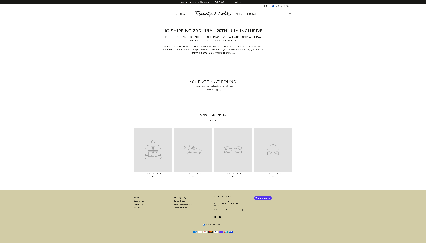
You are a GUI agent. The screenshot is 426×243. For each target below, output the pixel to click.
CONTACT (252, 14)
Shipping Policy (180, 198)
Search (137, 198)
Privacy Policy (179, 201)
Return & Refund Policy (183, 204)
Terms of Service (180, 208)
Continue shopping (213, 90)
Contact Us (138, 204)
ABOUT (240, 14)
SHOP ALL (182, 14)
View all (213, 120)
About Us (137, 208)
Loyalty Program (140, 201)
